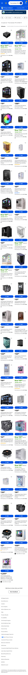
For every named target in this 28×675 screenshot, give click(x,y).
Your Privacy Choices (8, 637)
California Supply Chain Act (7, 634)
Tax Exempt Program (6, 620)
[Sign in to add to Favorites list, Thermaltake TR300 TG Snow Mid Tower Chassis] (25, 450)
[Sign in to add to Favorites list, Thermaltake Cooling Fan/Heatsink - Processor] (11, 450)
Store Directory (4, 601)
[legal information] (26, 26)
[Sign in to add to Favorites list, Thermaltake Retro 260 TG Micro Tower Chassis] (11, 312)
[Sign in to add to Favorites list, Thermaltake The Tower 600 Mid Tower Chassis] (25, 114)
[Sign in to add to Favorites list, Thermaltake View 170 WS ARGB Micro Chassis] (11, 88)
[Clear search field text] (19, 3)
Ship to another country (17, 12)
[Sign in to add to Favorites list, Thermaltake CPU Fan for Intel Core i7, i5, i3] (11, 530)
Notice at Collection (5, 642)
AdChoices (3, 645)
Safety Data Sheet (5, 626)
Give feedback (14, 591)
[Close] (25, 12)
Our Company (4, 606)
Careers (3, 603)
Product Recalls (4, 614)
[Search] (21, 3)
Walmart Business (5, 659)
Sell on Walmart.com (6, 609)
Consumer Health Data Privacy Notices (9, 648)
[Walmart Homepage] (6, 3)
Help (2, 612)
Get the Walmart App (5, 623)
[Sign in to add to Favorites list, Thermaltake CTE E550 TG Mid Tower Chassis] (25, 338)
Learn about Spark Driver (6, 651)
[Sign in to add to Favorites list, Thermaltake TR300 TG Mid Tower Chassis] (11, 227)
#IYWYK (3, 662)
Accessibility (4, 617)
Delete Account (4, 664)
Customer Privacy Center (6, 639)
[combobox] (15, 3)
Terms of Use (4, 628)
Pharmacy (3, 656)
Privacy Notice (4, 631)
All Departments (5, 598)
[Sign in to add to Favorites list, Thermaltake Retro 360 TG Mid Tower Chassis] (25, 199)
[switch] (9, 17)
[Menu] (2, 3)
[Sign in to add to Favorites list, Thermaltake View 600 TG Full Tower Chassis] (25, 88)
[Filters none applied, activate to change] (2, 17)
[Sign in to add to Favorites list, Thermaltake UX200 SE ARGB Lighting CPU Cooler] (11, 114)
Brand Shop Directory (6, 653)
